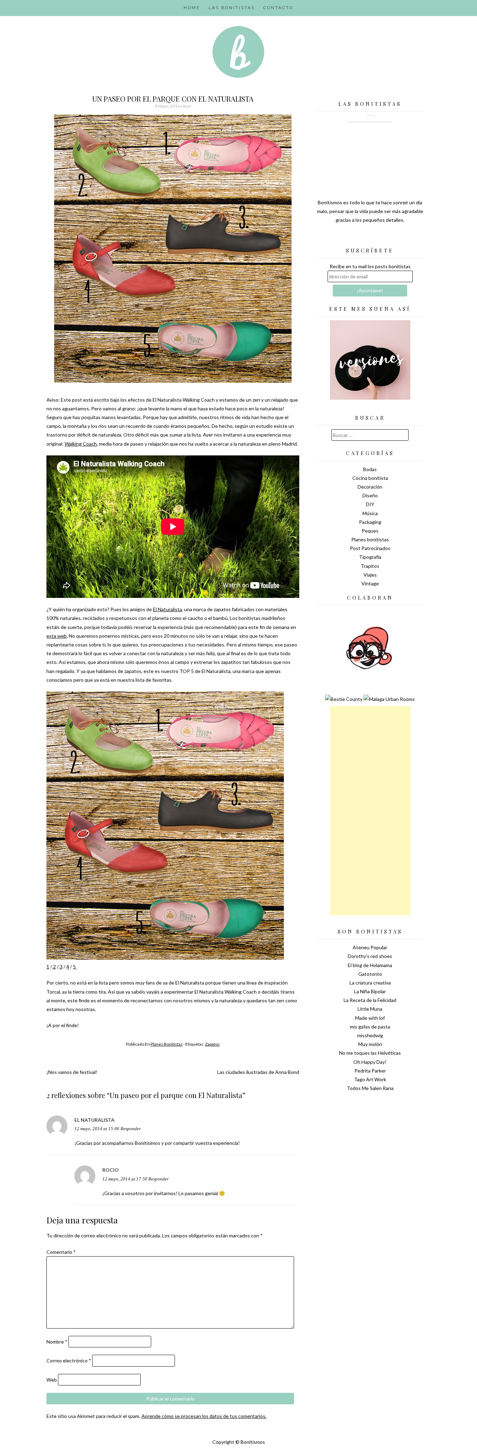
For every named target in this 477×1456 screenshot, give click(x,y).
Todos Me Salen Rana (370, 1088)
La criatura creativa (370, 983)
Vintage (370, 583)
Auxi (187, 106)
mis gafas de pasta (370, 1027)
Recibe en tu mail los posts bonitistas (370, 266)
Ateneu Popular (370, 947)
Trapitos (370, 566)
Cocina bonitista (370, 478)
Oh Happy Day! (370, 1062)
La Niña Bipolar (370, 991)
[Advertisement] (370, 810)
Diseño (370, 495)
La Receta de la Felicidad (370, 1000)
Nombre (56, 1342)
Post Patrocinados (370, 548)
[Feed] (345, 237)
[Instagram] (394, 237)
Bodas (370, 469)
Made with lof (370, 1018)
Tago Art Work (370, 1079)
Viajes (370, 575)
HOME (192, 7)
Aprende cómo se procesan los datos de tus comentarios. (203, 1416)
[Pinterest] (382, 237)
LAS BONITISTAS (231, 7)
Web (51, 1380)
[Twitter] (358, 237)
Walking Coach (81, 444)
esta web (56, 636)
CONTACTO (278, 7)
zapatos (212, 1044)
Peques (370, 531)
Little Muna (370, 1009)
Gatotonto (370, 974)
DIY (370, 504)
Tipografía (370, 557)
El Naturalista (167, 609)
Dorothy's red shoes (370, 956)
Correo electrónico (68, 1360)
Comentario (61, 1252)
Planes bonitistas (167, 1044)
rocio (110, 1170)
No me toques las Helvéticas (370, 1053)
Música (370, 513)
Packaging (370, 522)
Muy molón (370, 1044)
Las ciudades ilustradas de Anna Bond (258, 1072)
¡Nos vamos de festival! (71, 1072)
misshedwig (370, 1035)
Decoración (370, 487)
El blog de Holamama (370, 965)
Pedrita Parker (370, 1071)
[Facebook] (370, 237)
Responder (130, 1128)
